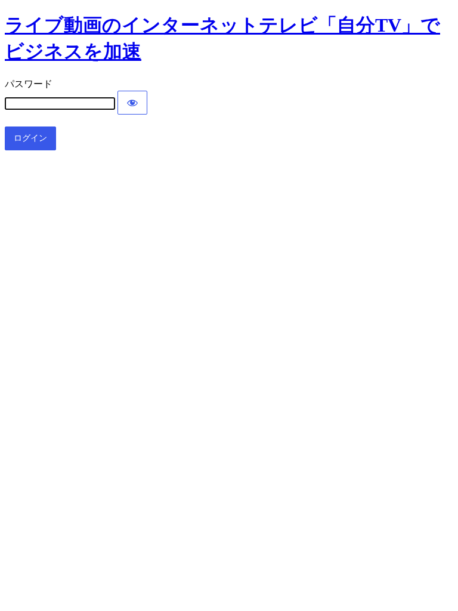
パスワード (28, 84)
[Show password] (132, 103)
